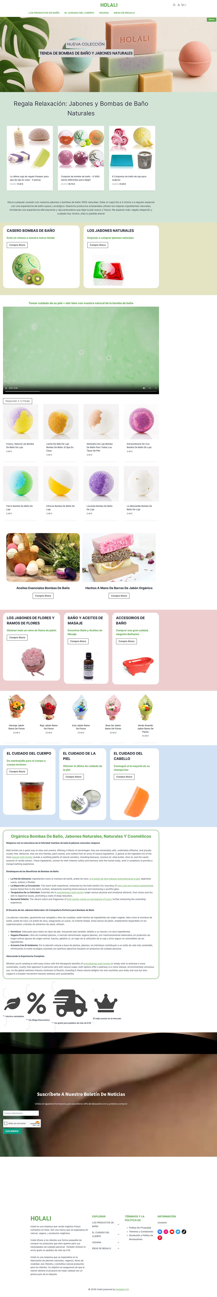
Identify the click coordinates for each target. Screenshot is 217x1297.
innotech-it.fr (122, 1289)
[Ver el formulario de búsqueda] (174, 5)
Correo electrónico (12, 1117)
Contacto (162, 1222)
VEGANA (104, 13)
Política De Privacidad (140, 1227)
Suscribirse (12, 1131)
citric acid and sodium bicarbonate (134, 885)
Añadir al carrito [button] (16, 741)
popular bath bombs (22, 857)
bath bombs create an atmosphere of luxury (89, 899)
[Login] (178, 5)
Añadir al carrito (20, 459)
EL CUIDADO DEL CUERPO (79, 13)
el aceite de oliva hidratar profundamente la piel (115, 879)
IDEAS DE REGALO (124, 13)
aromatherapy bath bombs (70, 892)
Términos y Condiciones (141, 1231)
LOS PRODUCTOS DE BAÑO (44, 13)
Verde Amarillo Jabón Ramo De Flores (145, 728)
